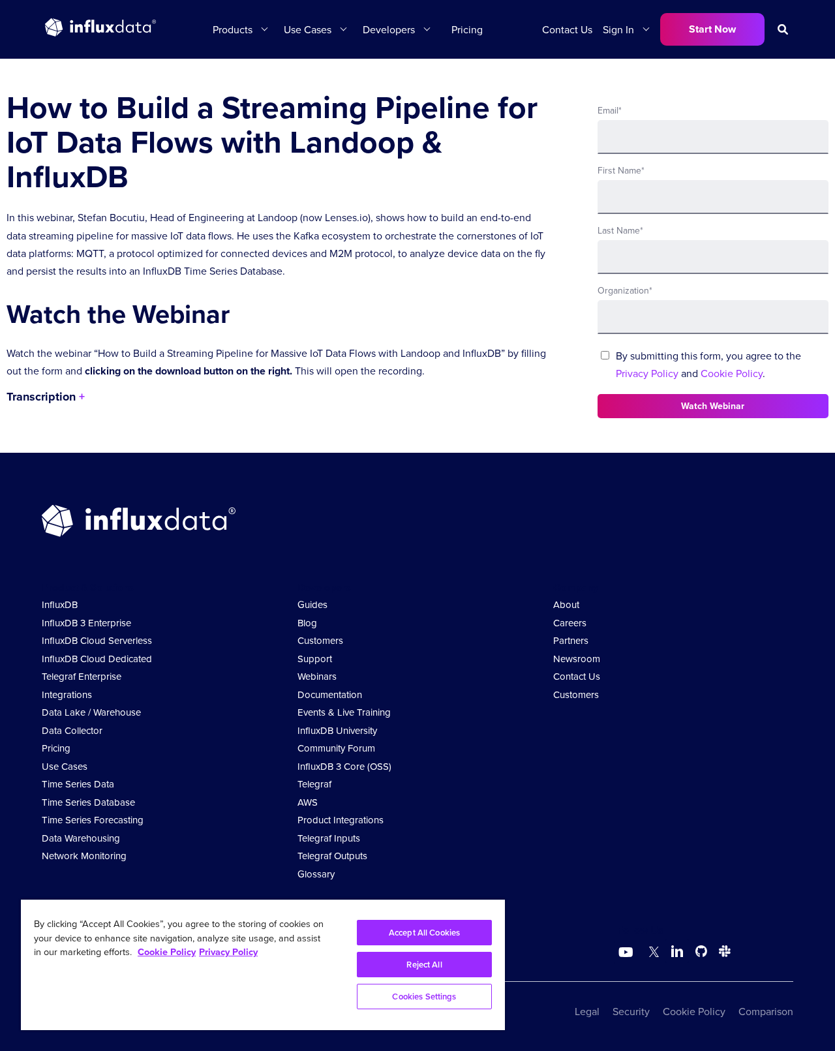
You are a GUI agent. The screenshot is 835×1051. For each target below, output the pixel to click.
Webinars (317, 676)
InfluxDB (60, 604)
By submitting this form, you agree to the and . (708, 364)
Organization (625, 290)
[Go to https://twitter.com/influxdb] (651, 953)
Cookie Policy (732, 373)
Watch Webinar (712, 405)
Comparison (765, 1011)
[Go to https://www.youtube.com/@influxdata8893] (627, 952)
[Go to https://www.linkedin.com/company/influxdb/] (677, 951)
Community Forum (336, 748)
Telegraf (314, 784)
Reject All (424, 964)
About (566, 604)
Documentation (329, 694)
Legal (587, 1011)
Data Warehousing (81, 838)
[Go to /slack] (722, 953)
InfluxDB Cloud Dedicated (97, 658)
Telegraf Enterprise (81, 676)
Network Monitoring (84, 855)
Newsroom (576, 658)
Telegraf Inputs (328, 838)
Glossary (316, 874)
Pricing (467, 29)
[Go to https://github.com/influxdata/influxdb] (701, 953)
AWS (307, 802)
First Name (621, 170)
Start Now (712, 29)
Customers (320, 640)
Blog (307, 623)
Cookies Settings (424, 996)
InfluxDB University (337, 730)
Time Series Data (78, 784)
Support (314, 658)
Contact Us (567, 29)
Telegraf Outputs (332, 855)
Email (610, 110)
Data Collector (72, 730)
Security (631, 1011)
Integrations (67, 694)
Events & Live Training (344, 712)
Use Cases (64, 766)
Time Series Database (88, 802)
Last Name (620, 230)
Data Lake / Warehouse (91, 712)
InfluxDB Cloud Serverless (97, 640)
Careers (569, 623)
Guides (312, 604)
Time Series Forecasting (93, 820)
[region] (263, 965)
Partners (570, 640)
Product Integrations (340, 820)
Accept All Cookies (424, 932)
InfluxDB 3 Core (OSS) (344, 766)
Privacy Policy (647, 373)
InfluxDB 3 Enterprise (86, 623)
